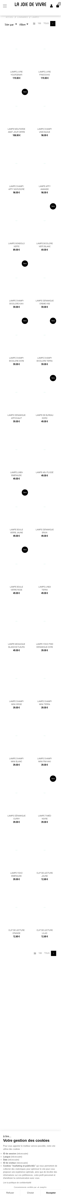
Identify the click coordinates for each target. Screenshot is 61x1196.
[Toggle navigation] (5, 6)
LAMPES (35, 17)
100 (39, 23)
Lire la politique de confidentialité (17, 1183)
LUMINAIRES (22, 17)
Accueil (9, 17)
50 (34, 23)
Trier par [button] (9, 24)
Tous (46, 23)
